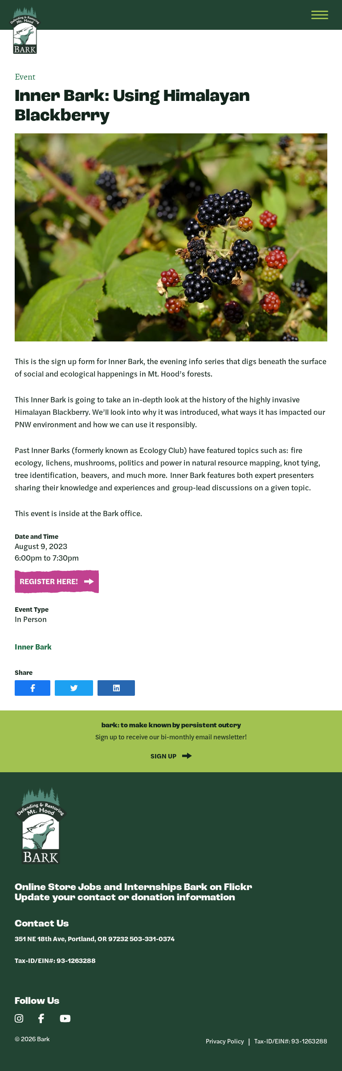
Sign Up (164, 755)
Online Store (45, 887)
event (25, 77)
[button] (32, 688)
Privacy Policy (225, 1040)
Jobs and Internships (130, 887)
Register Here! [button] (50, 581)
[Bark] (41, 862)
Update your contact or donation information (125, 898)
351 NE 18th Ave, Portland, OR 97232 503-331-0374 (95, 938)
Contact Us (42, 924)
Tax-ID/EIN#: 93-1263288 (55, 960)
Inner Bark (33, 646)
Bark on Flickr (218, 887)
